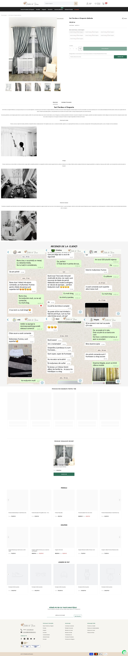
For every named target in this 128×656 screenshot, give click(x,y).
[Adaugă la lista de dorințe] (80, 49)
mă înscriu (78, 616)
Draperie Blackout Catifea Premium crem (86, 549)
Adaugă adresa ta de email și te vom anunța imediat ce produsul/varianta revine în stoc (88, 53)
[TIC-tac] (27, 638)
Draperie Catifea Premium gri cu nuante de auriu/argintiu (40, 550)
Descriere (55, 102)
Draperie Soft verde (59, 549)
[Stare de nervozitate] (34, 638)
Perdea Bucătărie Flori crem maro (85, 512)
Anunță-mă (120, 56)
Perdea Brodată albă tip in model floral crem (17, 512)
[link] (26, 283)
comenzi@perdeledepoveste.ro (29, 632)
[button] (8, 500)
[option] (33, 49)
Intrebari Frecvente (66, 102)
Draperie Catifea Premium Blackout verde (110, 549)
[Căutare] (61, 3)
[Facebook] (21, 638)
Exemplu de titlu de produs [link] (14, 587)
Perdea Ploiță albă (58, 512)
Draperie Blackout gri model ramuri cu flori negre (17, 550)
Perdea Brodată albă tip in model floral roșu (110, 512)
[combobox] (59, 3)
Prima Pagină (4, 15)
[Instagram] (24, 638)
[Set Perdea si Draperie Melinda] (64, 455)
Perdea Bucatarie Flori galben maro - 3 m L (40, 512)
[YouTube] (31, 638)
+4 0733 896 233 (30, 629)
